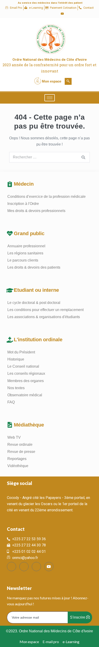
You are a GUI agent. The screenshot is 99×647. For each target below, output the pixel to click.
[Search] (83, 157)
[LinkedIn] (54, 13)
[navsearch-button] (68, 81)
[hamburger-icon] (49, 97)
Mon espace (51, 81)
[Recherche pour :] (49, 157)
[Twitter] (46, 13)
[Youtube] (62, 13)
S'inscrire (78, 617)
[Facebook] (38, 13)
